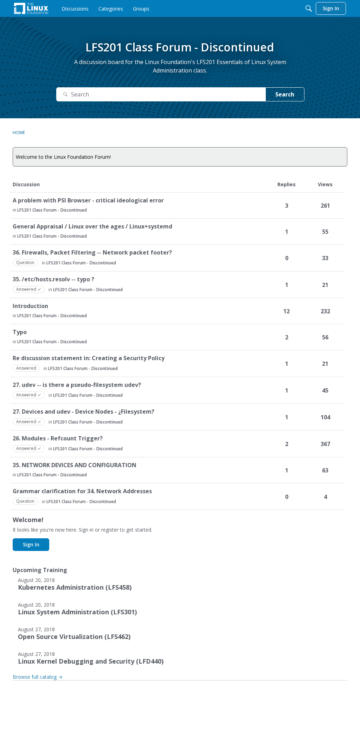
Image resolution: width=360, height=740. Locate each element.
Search (284, 94)
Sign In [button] (31, 544)
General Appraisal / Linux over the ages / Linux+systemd (92, 226)
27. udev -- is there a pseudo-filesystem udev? (77, 385)
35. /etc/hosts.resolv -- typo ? (53, 279)
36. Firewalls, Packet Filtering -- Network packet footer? (92, 252)
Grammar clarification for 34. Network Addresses (82, 491)
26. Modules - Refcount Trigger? (58, 438)
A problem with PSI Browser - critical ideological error (88, 200)
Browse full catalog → (38, 676)
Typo (20, 332)
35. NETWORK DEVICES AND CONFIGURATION (74, 465)
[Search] (308, 8)
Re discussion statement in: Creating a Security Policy (89, 358)
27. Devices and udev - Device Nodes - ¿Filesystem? (83, 411)
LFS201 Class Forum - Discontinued (52, 210)
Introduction (30, 306)
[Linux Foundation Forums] (31, 8)
